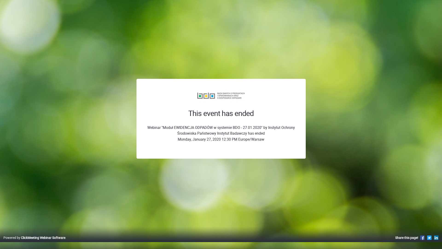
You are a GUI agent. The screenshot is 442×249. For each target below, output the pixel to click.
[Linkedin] (436, 237)
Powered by (34, 237)
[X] (429, 237)
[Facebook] (422, 237)
